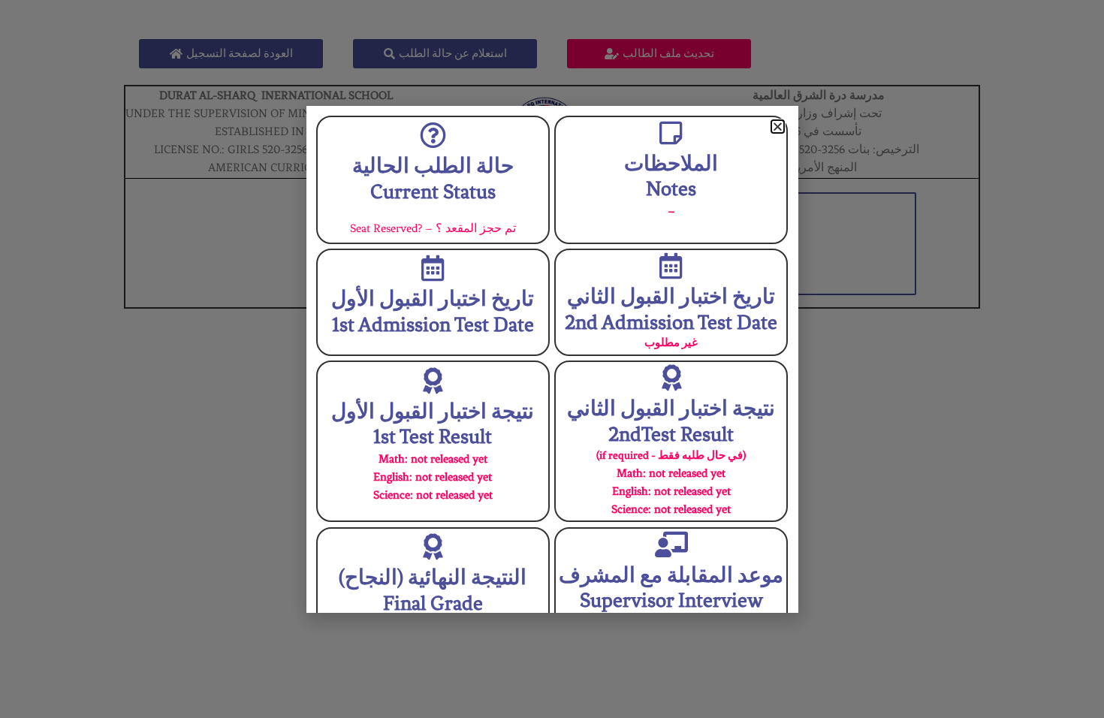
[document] (552, 359)
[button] (777, 126)
